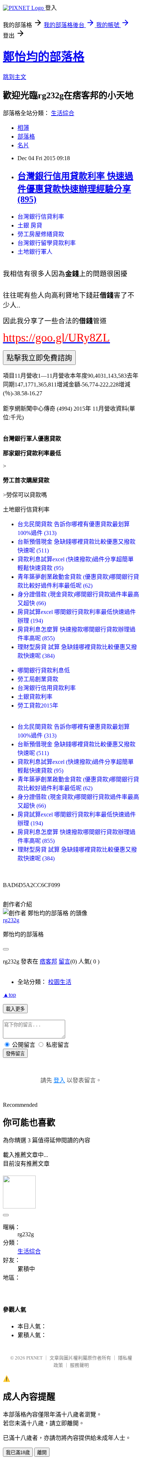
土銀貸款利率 (34, 697)
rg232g (11, 920)
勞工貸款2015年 (37, 705)
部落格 (26, 136)
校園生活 (59, 982)
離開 (42, 1452)
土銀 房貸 (29, 225)
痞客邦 (48, 961)
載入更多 (15, 1009)
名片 (23, 145)
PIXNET (34, 1358)
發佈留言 (15, 1053)
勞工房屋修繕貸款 (40, 234)
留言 (64, 961)
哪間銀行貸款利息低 (43, 670)
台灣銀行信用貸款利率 (46, 688)
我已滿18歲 (18, 1452)
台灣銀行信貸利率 (40, 217)
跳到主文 (14, 77)
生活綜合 (62, 113)
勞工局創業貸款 (37, 679)
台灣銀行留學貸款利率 (46, 243)
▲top (9, 995)
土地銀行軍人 (34, 252)
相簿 (23, 128)
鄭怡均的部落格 (43, 56)
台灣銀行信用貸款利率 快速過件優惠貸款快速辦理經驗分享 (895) (75, 187)
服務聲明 (79, 1365)
